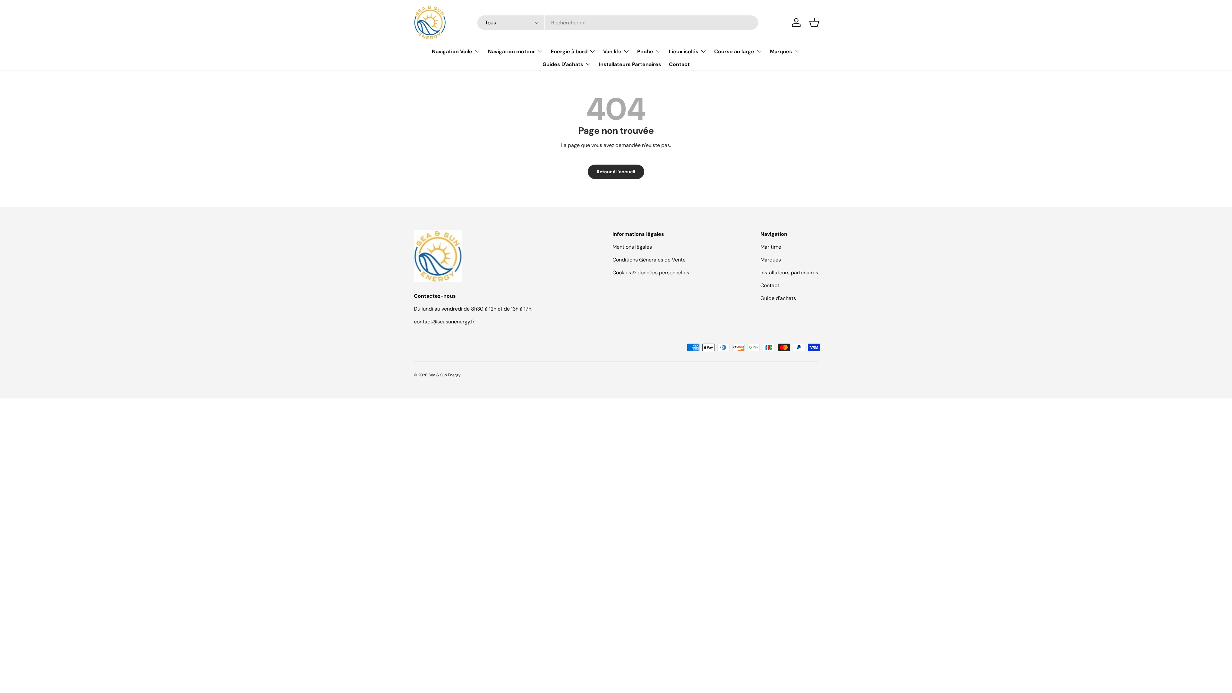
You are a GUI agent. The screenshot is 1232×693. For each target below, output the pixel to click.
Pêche (645, 51)
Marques (781, 51)
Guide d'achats (778, 298)
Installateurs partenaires (789, 272)
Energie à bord (569, 51)
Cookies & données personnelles (650, 272)
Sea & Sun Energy (444, 375)
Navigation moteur (511, 51)
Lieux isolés (683, 51)
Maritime (770, 247)
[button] (814, 22)
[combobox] (617, 22)
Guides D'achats (563, 64)
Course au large (734, 51)
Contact (679, 64)
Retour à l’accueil (616, 172)
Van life (612, 51)
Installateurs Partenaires (630, 64)
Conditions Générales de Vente (649, 259)
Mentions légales (632, 247)
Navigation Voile (452, 51)
